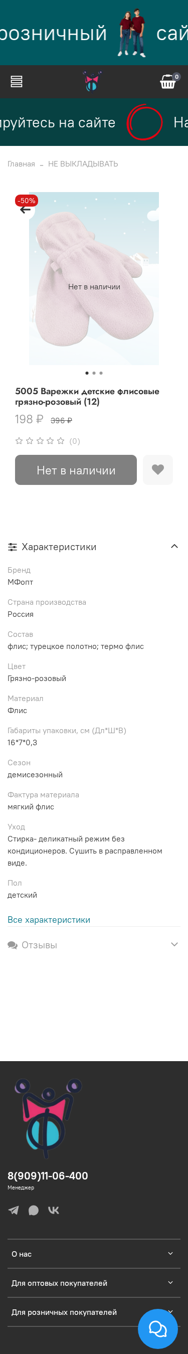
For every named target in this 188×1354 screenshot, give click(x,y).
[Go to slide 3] (101, 373)
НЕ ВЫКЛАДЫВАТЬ (83, 163)
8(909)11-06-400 (48, 1175)
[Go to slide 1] (87, 373)
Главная (21, 163)
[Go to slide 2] (94, 373)
